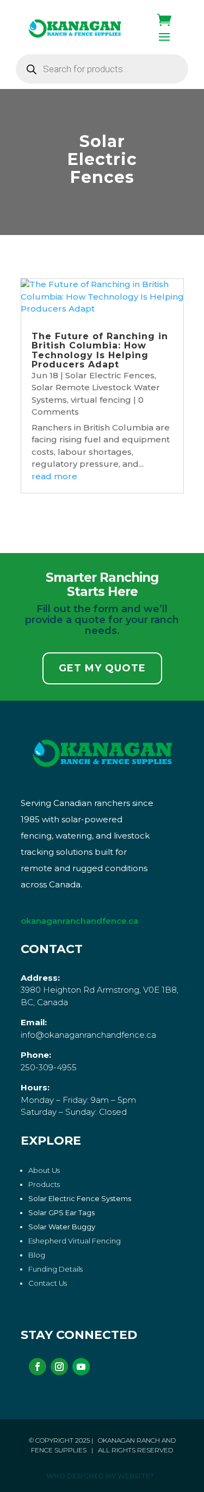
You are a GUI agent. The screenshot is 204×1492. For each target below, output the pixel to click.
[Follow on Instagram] (59, 1366)
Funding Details (55, 1269)
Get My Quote (102, 668)
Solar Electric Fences (109, 375)
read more (54, 476)
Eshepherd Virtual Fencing (74, 1240)
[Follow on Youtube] (81, 1366)
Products (44, 1184)
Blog (36, 1254)
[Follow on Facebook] (37, 1366)
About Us (44, 1170)
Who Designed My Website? (99, 1476)
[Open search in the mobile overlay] (102, 69)
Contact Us (47, 1283)
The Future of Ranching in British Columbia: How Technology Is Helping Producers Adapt (100, 350)
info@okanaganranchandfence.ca (88, 1035)
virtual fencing (101, 400)
